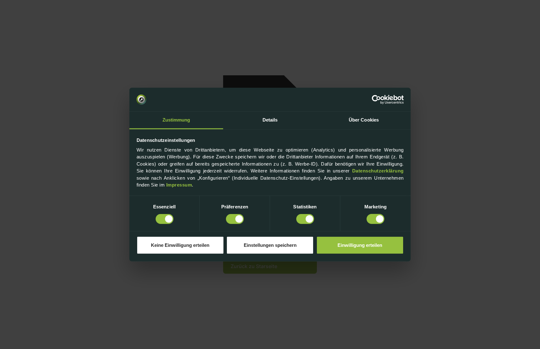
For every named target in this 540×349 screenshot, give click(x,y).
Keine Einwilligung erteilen (180, 244)
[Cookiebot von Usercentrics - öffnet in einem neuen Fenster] (376, 99)
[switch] (235, 219)
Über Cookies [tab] (364, 119)
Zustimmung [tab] (176, 119)
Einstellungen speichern (270, 244)
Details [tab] (270, 119)
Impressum (179, 184)
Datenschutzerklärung (378, 170)
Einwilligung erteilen (360, 244)
